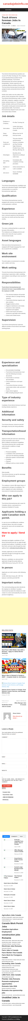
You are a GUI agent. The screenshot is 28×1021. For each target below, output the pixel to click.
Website (4, 770)
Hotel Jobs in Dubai (9, 889)
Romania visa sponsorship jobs (12, 991)
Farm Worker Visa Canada (12, 953)
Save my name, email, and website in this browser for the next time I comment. (13, 781)
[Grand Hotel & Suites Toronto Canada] (8, 858)
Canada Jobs (6, 792)
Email (4, 763)
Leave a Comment (21, 25)
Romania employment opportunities (10, 982)
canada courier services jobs (18, 917)
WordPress (11, 1019)
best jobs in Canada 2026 (7, 917)
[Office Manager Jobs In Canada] (8, 850)
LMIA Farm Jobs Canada (11, 975)
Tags (21, 836)
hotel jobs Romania (16, 965)
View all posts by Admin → (17, 717)
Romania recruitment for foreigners (9, 988)
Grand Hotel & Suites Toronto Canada (18, 860)
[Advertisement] (14, 58)
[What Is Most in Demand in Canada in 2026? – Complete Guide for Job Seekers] (14, 666)
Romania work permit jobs (7, 995)
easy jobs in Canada (16, 944)
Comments (14, 836)
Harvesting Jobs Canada (11, 963)
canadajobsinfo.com (16, 1017)
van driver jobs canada (6, 1003)
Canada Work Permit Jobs (12, 925)
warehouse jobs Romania (7, 1005)
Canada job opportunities (17, 919)
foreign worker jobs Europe (7, 959)
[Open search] (24, 10)
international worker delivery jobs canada (10, 969)
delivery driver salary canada (17, 940)
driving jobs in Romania (6, 944)
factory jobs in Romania (6, 948)
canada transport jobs (6, 920)
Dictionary (5, 799)
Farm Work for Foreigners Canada (12, 956)
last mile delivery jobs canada (7, 972)
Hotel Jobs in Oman (9, 900)
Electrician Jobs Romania (12, 946)
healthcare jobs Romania (7, 965)
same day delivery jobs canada (19, 995)
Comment (5, 737)
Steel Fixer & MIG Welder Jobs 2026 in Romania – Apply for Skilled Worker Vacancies (13, 651)
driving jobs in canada (16, 942)
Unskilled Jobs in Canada (11, 999)
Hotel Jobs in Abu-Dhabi (11, 883)
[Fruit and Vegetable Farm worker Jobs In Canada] (8, 839)
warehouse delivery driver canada (18, 1003)
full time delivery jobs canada (7, 961)
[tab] (6, 836)
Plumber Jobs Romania (11, 979)
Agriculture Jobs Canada (11, 915)
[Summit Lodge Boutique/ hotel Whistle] (8, 867)
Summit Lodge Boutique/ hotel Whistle (18, 868)
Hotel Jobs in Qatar (9, 906)
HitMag (18, 1019)
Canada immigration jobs (7, 919)
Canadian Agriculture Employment (10, 930)
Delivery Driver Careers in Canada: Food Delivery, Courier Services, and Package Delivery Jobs (14, 691)
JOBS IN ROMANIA (8, 797)
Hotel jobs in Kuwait (9, 894)
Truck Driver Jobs (8, 794)
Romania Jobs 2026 (9, 986)
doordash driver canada (6, 942)
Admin (14, 25)
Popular (6, 836)
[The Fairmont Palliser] (8, 876)
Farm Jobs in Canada (10, 950)
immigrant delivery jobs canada (8, 967)
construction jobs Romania (11, 936)
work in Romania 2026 (17, 1005)
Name (4, 756)
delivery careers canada (6, 940)
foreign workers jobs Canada (19, 959)
